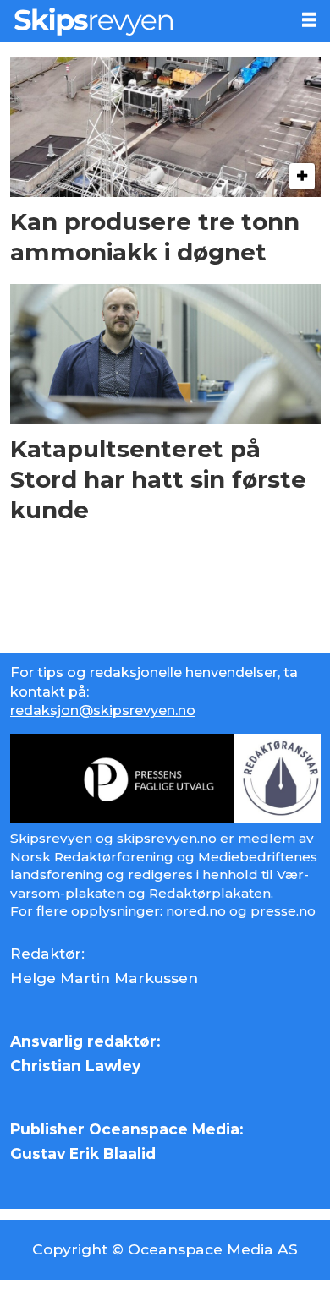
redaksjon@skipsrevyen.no (102, 710)
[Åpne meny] (309, 20)
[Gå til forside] (143, 21)
